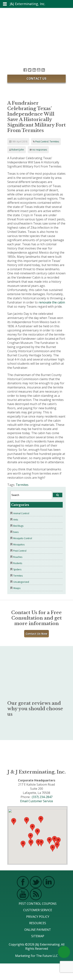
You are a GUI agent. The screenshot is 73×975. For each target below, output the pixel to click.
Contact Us (36, 78)
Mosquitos (19, 544)
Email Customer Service (36, 801)
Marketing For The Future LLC (36, 956)
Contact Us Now (36, 633)
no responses (39, 149)
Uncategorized (21, 582)
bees (16, 532)
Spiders (17, 569)
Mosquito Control (22, 538)
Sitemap (37, 936)
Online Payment (37, 930)
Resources (37, 923)
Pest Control (41, 141)
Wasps (16, 588)
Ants (15, 519)
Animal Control (21, 513)
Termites (54, 141)
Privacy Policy (37, 917)
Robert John (17, 149)
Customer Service (37, 910)
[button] (41, 843)
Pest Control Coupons (38, 904)
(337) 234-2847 (42, 797)
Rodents (17, 563)
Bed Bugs (18, 525)
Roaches (17, 557)
